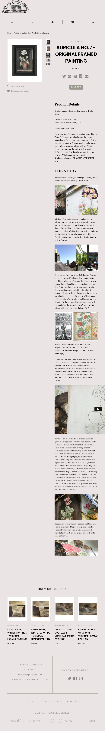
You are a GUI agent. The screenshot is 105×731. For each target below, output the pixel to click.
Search (27, 702)
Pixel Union (51, 713)
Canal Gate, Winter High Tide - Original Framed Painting (17, 634)
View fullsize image (15, 86)
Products (16, 33)
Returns (59, 702)
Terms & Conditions (47, 702)
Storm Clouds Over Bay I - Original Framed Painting (88, 634)
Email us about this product (18, 91)
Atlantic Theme (40, 713)
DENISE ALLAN (14, 626)
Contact (34, 702)
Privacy (77, 702)
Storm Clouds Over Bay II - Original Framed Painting (64, 634)
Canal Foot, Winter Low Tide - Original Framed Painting (40, 634)
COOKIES (68, 702)
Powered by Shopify (62, 713)
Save (76, 76)
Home (9, 33)
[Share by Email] (86, 76)
